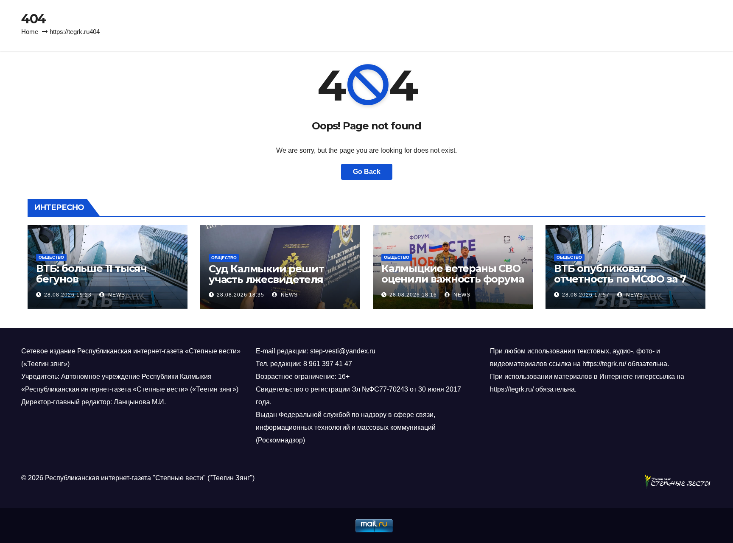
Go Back (366, 171)
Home (29, 31)
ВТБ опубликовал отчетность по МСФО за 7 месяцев (619, 279)
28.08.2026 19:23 (68, 295)
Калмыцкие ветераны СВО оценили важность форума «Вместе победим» (452, 279)
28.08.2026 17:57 (586, 295)
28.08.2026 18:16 (413, 295)
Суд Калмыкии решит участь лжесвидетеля (266, 274)
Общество (51, 257)
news (115, 295)
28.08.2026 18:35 (240, 295)
